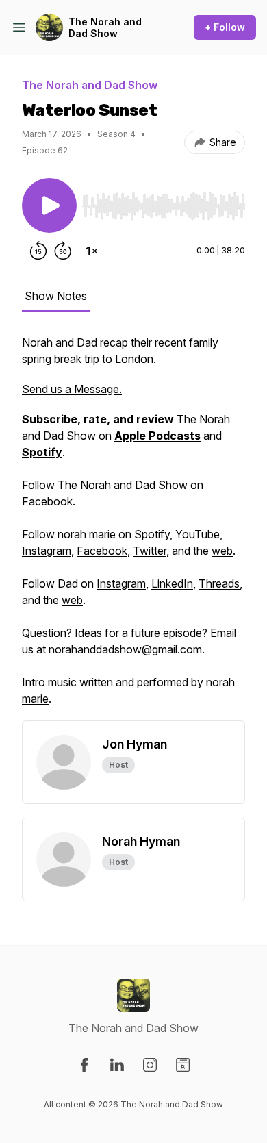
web (222, 550)
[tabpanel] (133, 527)
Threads (219, 583)
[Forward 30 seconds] (63, 250)
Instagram (46, 550)
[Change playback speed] (91, 250)
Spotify (152, 534)
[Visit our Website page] (183, 1065)
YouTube (197, 534)
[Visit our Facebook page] (84, 1065)
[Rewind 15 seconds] (38, 250)
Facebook (47, 501)
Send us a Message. (72, 389)
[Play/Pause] (49, 205)
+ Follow (225, 27)
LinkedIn (172, 583)
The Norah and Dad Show (105, 28)
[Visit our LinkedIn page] (117, 1065)
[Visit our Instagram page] (150, 1065)
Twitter (149, 550)
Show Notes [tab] (56, 296)
